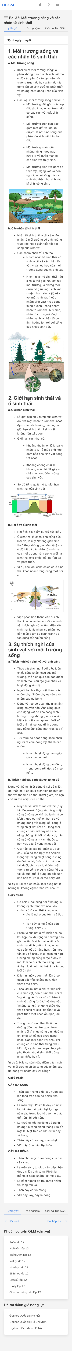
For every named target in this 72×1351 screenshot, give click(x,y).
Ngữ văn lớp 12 (19, 1248)
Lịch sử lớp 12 (18, 1279)
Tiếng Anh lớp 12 (20, 1254)
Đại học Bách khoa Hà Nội (25, 1328)
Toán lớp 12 (16, 1242)
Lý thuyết (13, 28)
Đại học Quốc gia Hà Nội (24, 1315)
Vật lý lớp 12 (17, 1261)
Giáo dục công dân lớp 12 (25, 1292)
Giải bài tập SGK (55, 28)
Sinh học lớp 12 (19, 1273)
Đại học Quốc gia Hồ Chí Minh (27, 1322)
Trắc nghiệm (32, 28)
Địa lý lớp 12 (17, 1286)
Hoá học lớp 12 (18, 1267)
